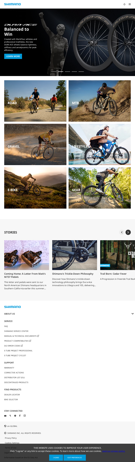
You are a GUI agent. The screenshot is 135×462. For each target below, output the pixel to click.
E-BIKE (13, 190)
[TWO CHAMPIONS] (53, 71)
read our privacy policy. (113, 451)
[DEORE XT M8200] (67, 71)
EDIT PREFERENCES (75, 457)
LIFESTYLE (80, 146)
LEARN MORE (13, 56)
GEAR (76, 190)
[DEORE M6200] (74, 71)
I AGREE (56, 457)
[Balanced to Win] (60, 71)
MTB (75, 103)
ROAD (12, 103)
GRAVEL (14, 146)
